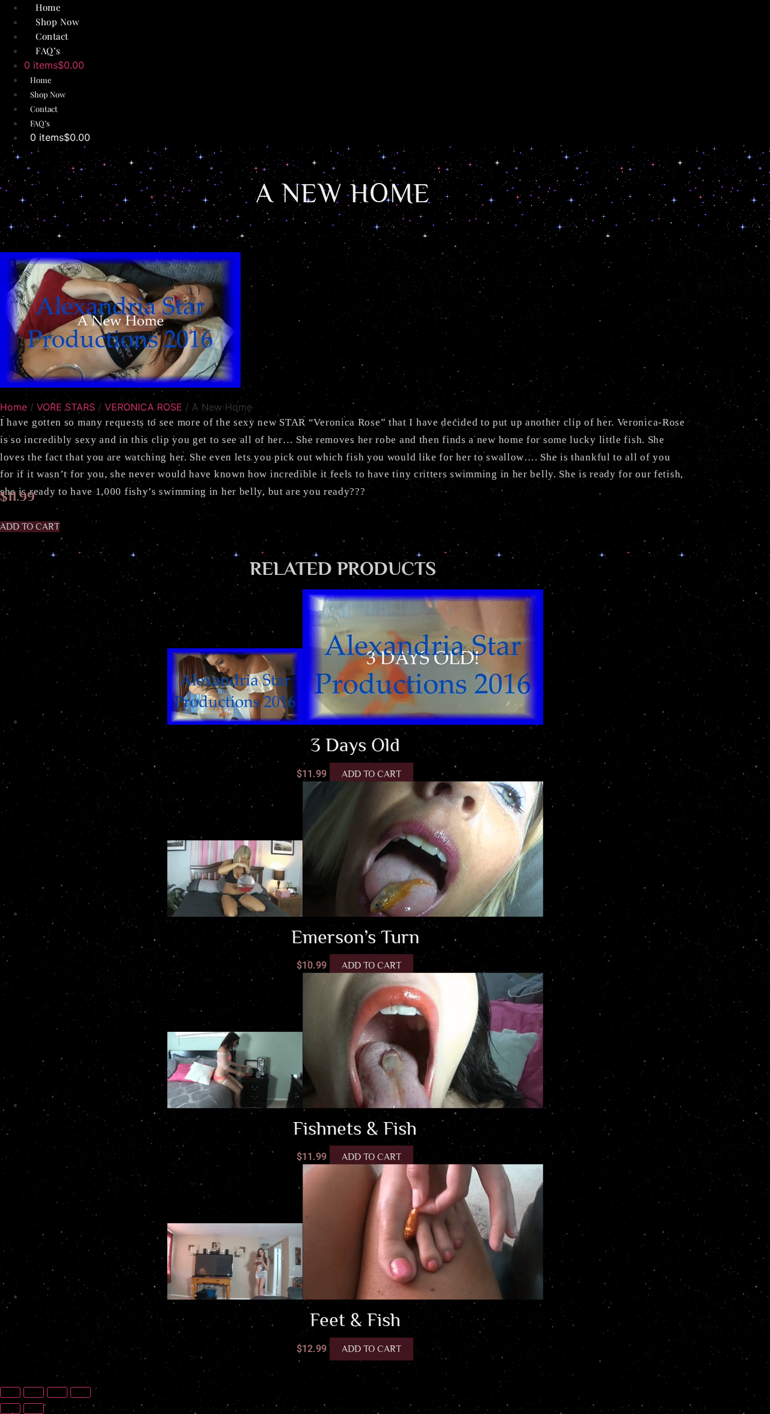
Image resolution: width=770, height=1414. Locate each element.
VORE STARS (66, 407)
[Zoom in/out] (10, 1392)
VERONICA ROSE (143, 407)
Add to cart (371, 774)
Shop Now (48, 94)
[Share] (57, 1392)
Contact (44, 109)
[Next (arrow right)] (33, 1408)
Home (41, 80)
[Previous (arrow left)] (10, 1408)
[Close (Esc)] (80, 1392)
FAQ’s (48, 51)
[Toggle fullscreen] (33, 1392)
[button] (30, 526)
